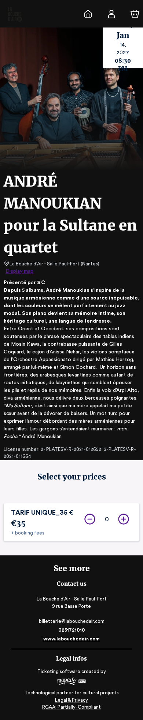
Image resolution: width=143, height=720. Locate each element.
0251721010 (71, 630)
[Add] (123, 519)
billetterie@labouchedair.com (71, 621)
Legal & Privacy (71, 700)
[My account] (111, 14)
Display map (19, 271)
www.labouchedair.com (71, 638)
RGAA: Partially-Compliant (71, 707)
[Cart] (135, 14)
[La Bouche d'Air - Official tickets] (88, 14)
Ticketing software (58, 671)
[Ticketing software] (71, 682)
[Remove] (90, 519)
